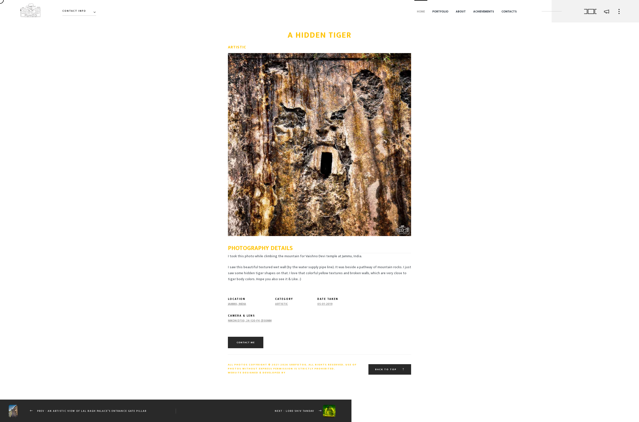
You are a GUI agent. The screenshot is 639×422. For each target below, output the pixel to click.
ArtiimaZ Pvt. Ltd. (303, 373)
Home (421, 11)
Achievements (483, 11)
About (461, 11)
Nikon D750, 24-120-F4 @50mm (250, 320)
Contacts (509, 11)
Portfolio (440, 11)
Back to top (386, 369)
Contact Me (246, 342)
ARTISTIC (281, 304)
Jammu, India (237, 304)
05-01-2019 (324, 304)
